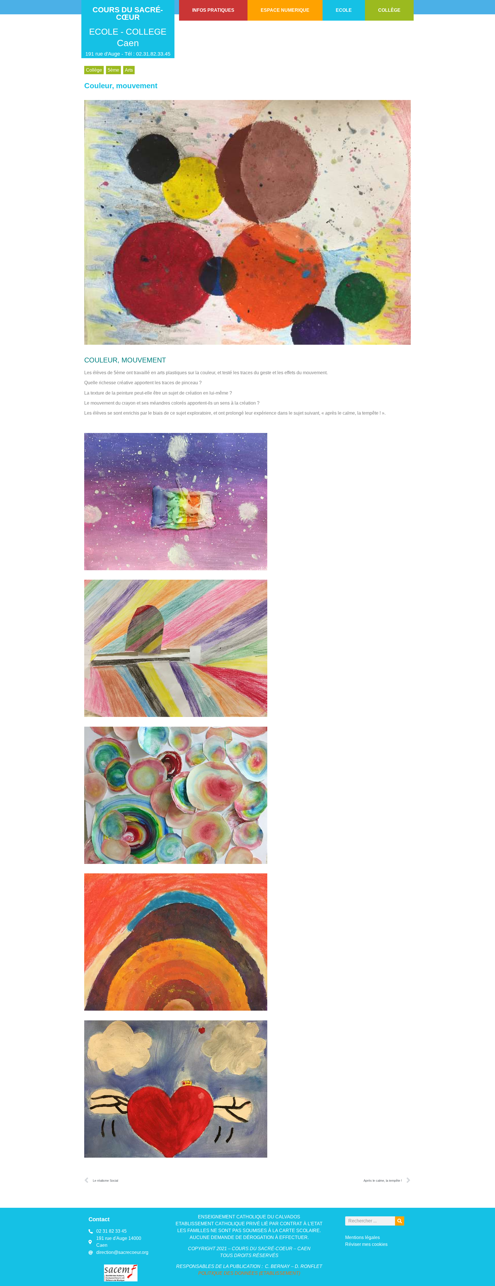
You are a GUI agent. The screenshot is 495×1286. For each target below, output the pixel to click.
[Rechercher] (399, 1221)
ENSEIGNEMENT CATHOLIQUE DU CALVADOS (249, 1216)
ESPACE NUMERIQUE (285, 10)
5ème (113, 70)
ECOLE (344, 10)
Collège (94, 70)
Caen (128, 43)
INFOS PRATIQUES (213, 10)
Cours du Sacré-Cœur (128, 13)
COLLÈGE (389, 10)
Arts (129, 70)
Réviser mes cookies (366, 1244)
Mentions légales (362, 1237)
